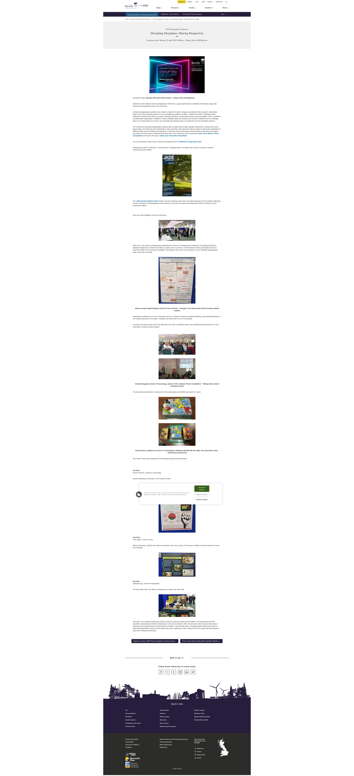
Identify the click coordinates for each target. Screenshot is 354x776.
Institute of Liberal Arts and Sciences (140, 19)
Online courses (164, 716)
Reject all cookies (202, 494)
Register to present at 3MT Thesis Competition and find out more (154, 641)
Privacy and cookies (131, 739)
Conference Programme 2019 (189, 142)
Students (189, 1)
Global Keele (219, 1)
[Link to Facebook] (161, 672)
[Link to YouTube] (174, 672)
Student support (199, 710)
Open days (163, 720)
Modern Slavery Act (166, 744)
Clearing (181, 1)
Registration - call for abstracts (170, 14)
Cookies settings (202, 499)
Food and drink (130, 726)
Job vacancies (164, 710)
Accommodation (130, 713)
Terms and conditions (132, 744)
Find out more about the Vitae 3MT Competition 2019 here (200, 641)
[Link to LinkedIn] (186, 672)
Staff (197, 1)
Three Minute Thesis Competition (192, 14)
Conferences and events (133, 723)
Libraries (162, 713)
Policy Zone (163, 747)
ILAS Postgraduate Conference (161, 19)
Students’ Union (199, 713)
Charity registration (166, 742)
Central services (130, 720)
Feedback (128, 747)
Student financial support (168, 726)
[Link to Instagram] (180, 672)
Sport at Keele (164, 723)
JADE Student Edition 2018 (146, 201)
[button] (226, 1)
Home (127, 19)
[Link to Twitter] (167, 672)
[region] (180, 493)
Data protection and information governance (174, 739)
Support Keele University (202, 716)
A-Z (126, 710)
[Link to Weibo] (193, 672)
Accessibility (129, 742)
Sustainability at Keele (201, 720)
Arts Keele (128, 716)
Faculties (209, 1)
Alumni (203, 1)
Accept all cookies (201, 488)
